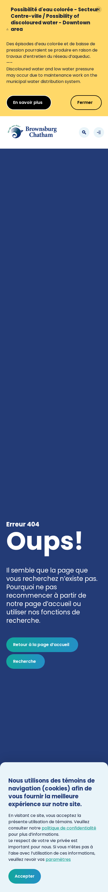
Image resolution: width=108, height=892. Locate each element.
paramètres (58, 859)
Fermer (85, 102)
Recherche (24, 661)
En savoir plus (27, 102)
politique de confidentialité (69, 828)
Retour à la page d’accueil (41, 645)
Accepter (25, 876)
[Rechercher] (84, 132)
